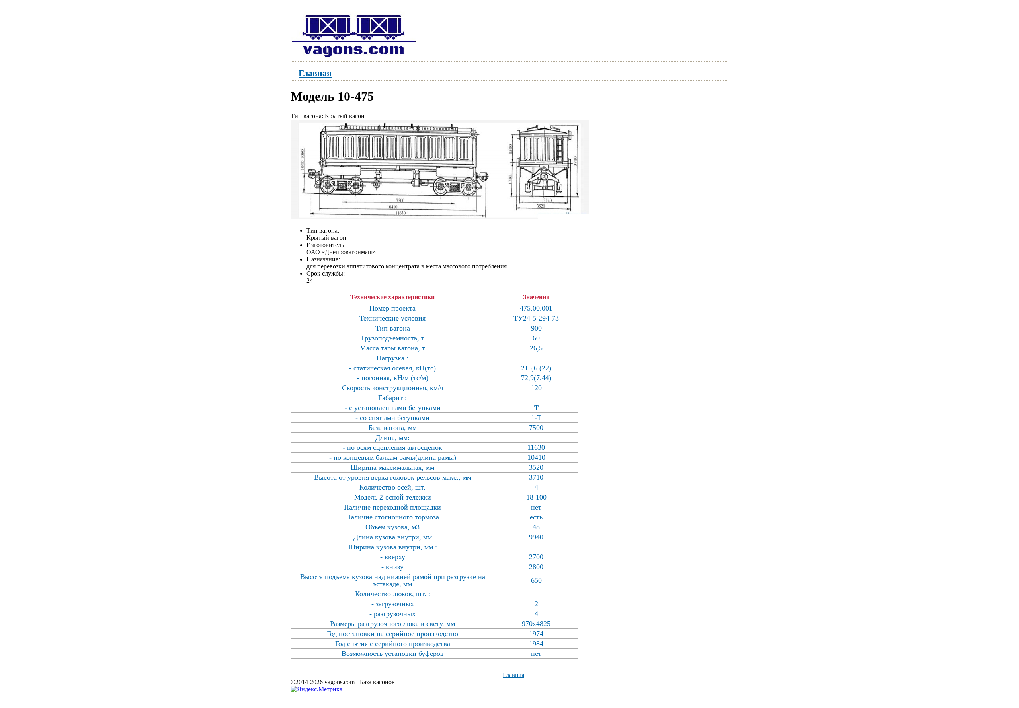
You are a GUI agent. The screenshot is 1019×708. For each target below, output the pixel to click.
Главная (315, 72)
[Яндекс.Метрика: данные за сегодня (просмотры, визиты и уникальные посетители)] (316, 689)
